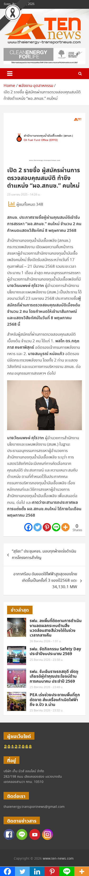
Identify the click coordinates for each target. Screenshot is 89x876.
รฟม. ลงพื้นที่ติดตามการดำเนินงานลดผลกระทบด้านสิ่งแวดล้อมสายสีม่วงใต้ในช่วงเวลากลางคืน (56, 628)
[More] (65, 527)
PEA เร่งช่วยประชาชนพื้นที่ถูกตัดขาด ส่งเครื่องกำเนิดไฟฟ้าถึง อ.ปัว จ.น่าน (55, 700)
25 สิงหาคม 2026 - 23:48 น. (46, 687)
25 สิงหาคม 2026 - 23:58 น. (46, 660)
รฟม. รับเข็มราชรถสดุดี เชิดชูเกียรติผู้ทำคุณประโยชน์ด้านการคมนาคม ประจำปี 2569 (54, 677)
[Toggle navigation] (10, 73)
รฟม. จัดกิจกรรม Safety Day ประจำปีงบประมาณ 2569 (55, 651)
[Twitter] (37, 527)
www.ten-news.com (58, 858)
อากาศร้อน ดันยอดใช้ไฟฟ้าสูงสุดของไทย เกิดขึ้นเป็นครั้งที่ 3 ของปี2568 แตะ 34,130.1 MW (45, 580)
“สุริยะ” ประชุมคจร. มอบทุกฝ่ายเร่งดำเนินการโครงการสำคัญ (44, 554)
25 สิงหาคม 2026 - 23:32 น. (46, 711)
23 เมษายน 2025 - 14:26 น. (23, 195)
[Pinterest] (47, 527)
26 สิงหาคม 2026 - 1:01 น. (45, 641)
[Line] (56, 527)
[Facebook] (28, 527)
